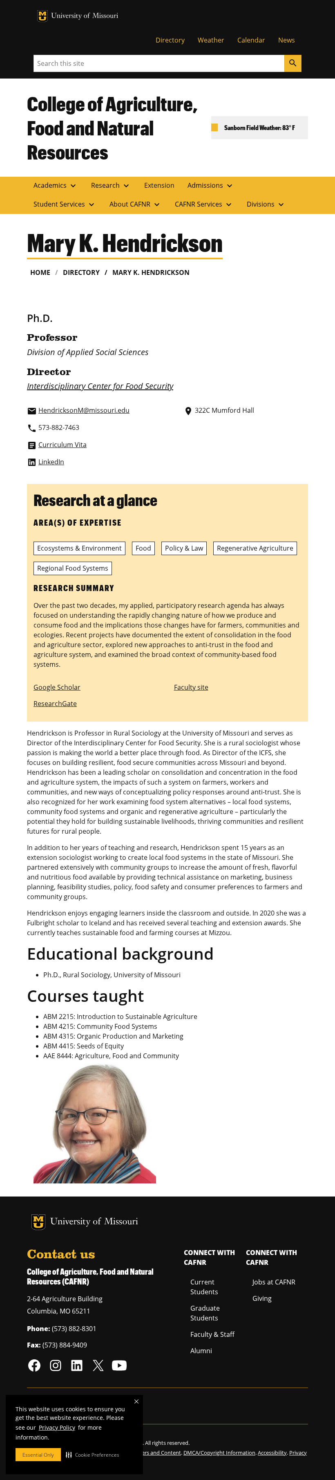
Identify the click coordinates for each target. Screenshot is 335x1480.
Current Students (204, 1287)
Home (40, 272)
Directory (170, 40)
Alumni (201, 1350)
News (286, 40)
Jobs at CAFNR (273, 1282)
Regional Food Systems (72, 568)
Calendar (251, 40)
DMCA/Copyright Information (219, 1452)
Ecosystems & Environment (79, 548)
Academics (56, 186)
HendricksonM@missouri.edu (84, 410)
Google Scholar (57, 687)
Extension (159, 185)
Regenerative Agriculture (255, 548)
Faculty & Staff (212, 1334)
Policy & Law (184, 548)
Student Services (65, 204)
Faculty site (191, 687)
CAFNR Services (204, 204)
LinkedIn (51, 461)
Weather (211, 40)
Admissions (211, 186)
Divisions (266, 204)
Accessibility (272, 1452)
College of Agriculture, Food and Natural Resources (112, 127)
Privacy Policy (57, 1427)
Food (143, 548)
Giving (262, 1298)
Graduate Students (205, 1313)
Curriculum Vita (62, 444)
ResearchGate (55, 703)
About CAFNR (135, 204)
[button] (92, 1454)
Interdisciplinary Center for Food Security (100, 385)
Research (111, 186)
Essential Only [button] (38, 1454)
